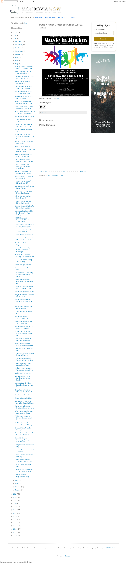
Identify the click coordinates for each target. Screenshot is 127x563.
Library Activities (50, 17)
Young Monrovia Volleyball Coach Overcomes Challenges (23, 250)
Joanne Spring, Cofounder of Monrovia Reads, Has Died (24, 239)
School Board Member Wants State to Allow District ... (24, 412)
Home (63, 172)
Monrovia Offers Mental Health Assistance (25, 451)
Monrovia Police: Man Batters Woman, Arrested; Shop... (24, 226)
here (57, 98)
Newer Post (43, 172)
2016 (15, 516)
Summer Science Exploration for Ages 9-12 (24, 177)
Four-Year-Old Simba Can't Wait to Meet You (23, 322)
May (16, 64)
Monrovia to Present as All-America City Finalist (23, 92)
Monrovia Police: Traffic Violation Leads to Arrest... (24, 461)
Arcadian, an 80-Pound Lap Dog (23, 244)
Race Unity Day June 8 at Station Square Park (23, 72)
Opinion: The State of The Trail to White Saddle (25, 150)
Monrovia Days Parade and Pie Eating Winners (24, 187)
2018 (15, 510)
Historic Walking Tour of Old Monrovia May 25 (24, 182)
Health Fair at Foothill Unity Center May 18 (24, 307)
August (17, 54)
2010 (15, 535)
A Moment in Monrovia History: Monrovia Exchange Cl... (24, 136)
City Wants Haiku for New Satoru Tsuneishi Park (23, 87)
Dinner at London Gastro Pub (24, 235)
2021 (15, 500)
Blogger (67, 556)
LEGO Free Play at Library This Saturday (23, 261)
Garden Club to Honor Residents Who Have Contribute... (22, 166)
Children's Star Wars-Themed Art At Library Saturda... (24, 470)
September (18, 51)
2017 (15, 513)
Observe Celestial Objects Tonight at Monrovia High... (24, 359)
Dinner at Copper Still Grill (23, 398)
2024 (15, 39)
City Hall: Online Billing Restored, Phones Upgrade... (24, 160)
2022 (15, 497)
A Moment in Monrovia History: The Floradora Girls (24, 256)
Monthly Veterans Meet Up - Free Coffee (24, 142)
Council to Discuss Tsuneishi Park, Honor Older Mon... (24, 287)
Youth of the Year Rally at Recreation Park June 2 (23, 172)
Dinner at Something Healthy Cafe (24, 312)
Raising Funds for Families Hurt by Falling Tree (23, 155)
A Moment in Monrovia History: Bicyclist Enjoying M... (24, 333)
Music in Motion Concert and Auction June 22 (24, 231)
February (18, 487)
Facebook (61, 17)
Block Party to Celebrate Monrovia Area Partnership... (25, 391)
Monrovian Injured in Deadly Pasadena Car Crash (24, 327)
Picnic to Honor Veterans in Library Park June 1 (23, 202)
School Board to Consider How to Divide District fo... (25, 434)
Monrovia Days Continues (23, 264)
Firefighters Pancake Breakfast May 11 (24, 446)
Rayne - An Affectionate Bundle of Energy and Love (24, 407)
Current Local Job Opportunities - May (22, 475)
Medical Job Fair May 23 (23, 373)
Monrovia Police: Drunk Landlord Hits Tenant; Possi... (22, 378)
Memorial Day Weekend (22, 146)
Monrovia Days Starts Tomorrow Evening (21, 317)
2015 (15, 519)
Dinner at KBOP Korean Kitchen (23, 120)
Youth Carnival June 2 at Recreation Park (22, 82)
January (17, 490)
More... (73, 17)
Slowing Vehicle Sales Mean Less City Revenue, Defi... (24, 67)
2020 (15, 503)
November (18, 45)
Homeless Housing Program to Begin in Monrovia (24, 354)
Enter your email (99, 29)
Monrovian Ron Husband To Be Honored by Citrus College (24, 213)
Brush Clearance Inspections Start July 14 (24, 456)
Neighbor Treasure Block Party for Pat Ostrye (24, 295)
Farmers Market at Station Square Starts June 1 (23, 364)
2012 (15, 529)
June (16, 60)
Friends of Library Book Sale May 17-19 (24, 349)
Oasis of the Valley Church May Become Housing (23, 339)
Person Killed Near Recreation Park (24, 269)
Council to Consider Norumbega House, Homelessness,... (22, 440)
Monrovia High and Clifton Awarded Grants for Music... (24, 402)
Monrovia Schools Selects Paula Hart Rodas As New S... (24, 385)
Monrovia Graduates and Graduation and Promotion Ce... (24, 281)
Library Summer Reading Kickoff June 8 (23, 197)
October (18, 48)
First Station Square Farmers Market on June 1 (24, 97)
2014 (15, 522)
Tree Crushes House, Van (23, 395)
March (17, 483)
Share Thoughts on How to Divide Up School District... (24, 344)
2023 (15, 494)
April (17, 480)
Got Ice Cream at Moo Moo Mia (23, 466)
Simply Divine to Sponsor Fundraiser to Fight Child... (24, 102)
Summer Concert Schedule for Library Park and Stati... (24, 207)
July (16, 57)
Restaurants (38, 17)
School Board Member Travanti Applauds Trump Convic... (25, 112)
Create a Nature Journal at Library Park (23, 429)
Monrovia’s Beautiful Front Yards (23, 130)
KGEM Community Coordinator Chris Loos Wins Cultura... (23, 220)
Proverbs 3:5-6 (110, 548)
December (18, 41)
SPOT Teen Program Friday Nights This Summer (24, 192)
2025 (15, 35)
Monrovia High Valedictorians (24, 116)
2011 (15, 532)
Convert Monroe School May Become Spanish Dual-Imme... (24, 274)
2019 (15, 507)
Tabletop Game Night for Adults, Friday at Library (23, 424)
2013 (15, 526)
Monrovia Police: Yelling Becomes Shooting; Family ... (24, 301)
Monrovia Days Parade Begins (24, 291)
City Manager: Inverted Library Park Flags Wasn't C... (24, 77)
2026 (15, 32)
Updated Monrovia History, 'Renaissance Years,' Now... (24, 369)
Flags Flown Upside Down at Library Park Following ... (24, 107)
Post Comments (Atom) (55, 175)
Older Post (83, 172)
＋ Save (43, 27)
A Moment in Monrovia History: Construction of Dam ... (23, 418)
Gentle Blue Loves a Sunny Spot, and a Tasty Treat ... (23, 125)
